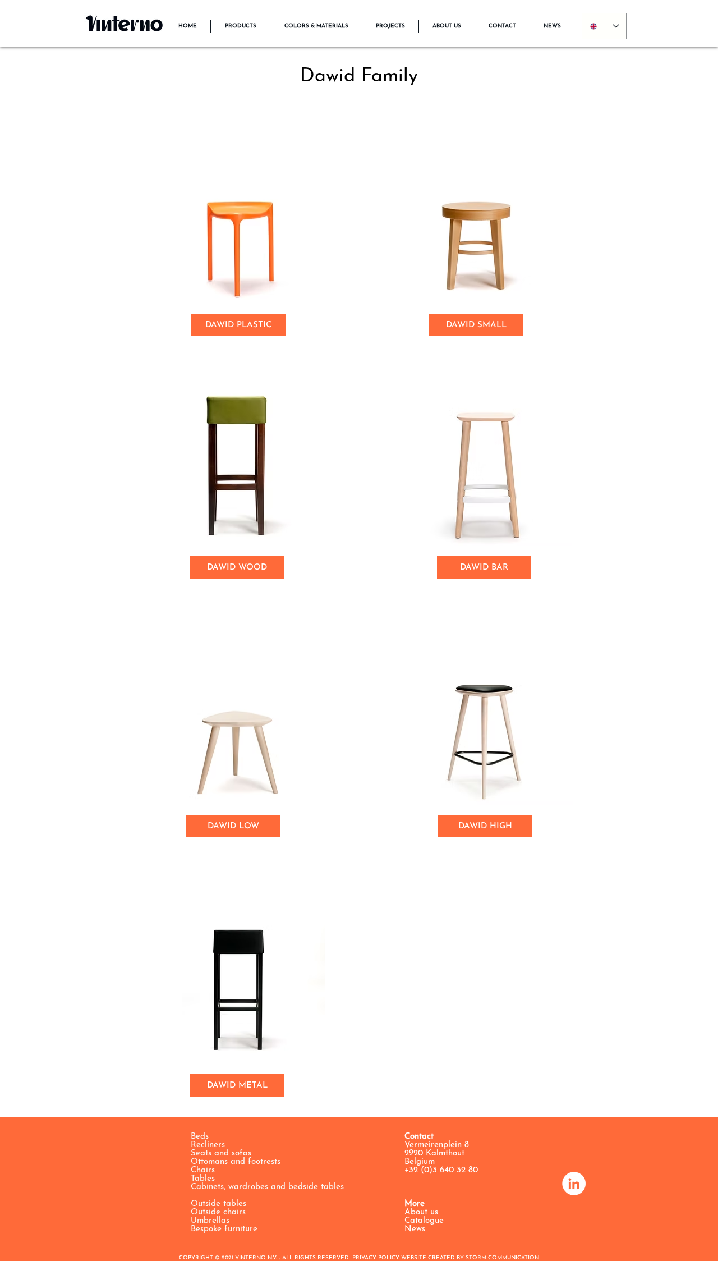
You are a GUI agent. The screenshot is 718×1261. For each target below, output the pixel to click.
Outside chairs (218, 1212)
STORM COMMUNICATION (502, 1258)
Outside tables (218, 1204)
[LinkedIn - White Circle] (574, 1183)
